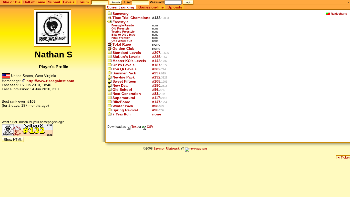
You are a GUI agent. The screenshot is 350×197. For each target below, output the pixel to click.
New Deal (120, 85)
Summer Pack (123, 73)
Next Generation (126, 94)
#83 (155, 94)
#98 (155, 106)
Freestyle (120, 22)
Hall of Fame (34, 2)
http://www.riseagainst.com (49, 81)
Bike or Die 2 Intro (123, 34)
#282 (156, 69)
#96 (155, 89)
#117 (156, 98)
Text (134, 126)
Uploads (175, 7)
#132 (156, 77)
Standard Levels (126, 53)
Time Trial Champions (130, 18)
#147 (156, 102)
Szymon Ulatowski (166, 148)
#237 (156, 73)
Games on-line (151, 7)
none (156, 114)
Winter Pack (122, 106)
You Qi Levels (124, 69)
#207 (156, 53)
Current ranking (120, 7)
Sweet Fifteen (123, 81)
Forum (83, 2)
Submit (54, 2)
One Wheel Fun (121, 40)
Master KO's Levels (128, 61)
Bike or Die (11, 2)
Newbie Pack (123, 77)
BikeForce (120, 102)
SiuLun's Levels (125, 57)
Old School (121, 89)
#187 (156, 65)
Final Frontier (120, 37)
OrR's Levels (123, 65)
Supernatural (123, 98)
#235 (156, 57)
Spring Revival (124, 110)
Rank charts (338, 13)
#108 (156, 81)
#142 (156, 61)
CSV (149, 126)
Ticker (343, 157)
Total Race (121, 44)
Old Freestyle (120, 28)
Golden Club (123, 48)
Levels (69, 2)
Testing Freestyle (123, 31)
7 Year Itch (121, 114)
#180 (156, 85)
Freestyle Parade (122, 25)
